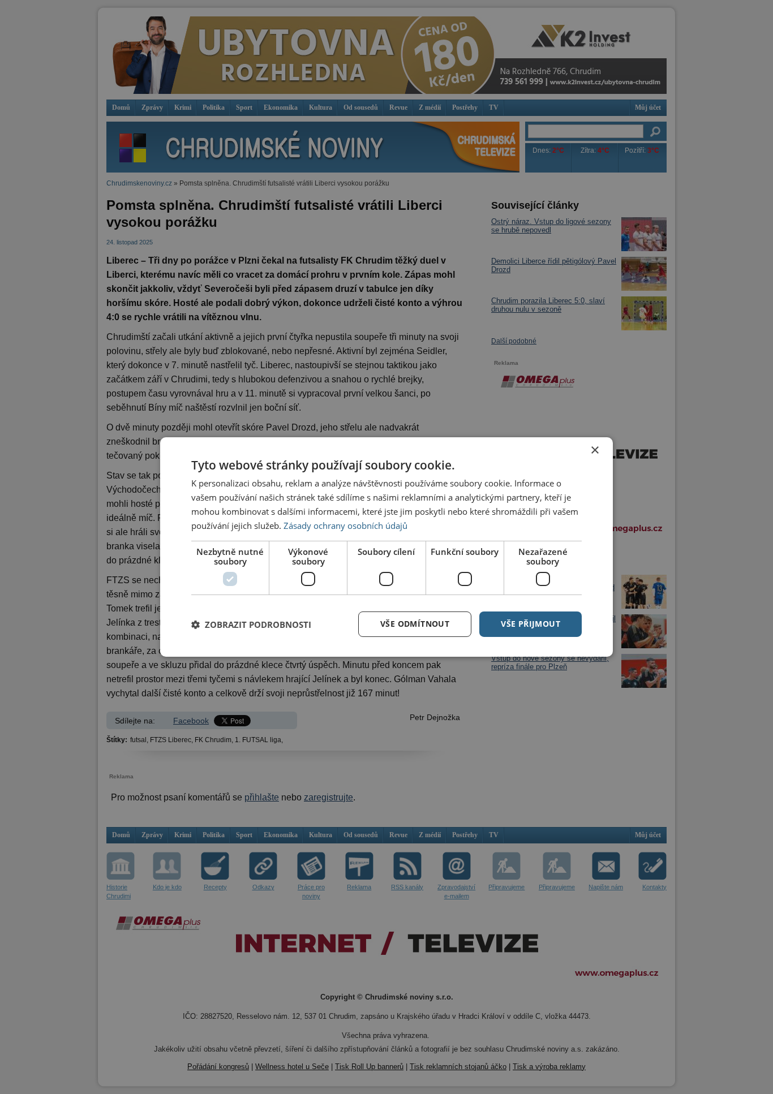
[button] (251, 624)
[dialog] (386, 547)
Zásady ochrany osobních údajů (345, 525)
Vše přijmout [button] (530, 623)
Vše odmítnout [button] (414, 623)
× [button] (594, 450)
